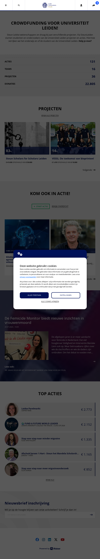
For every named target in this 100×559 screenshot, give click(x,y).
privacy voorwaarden (28, 277)
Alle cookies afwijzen (50, 301)
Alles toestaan (34, 295)
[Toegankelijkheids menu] (97, 2)
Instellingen (65, 295)
